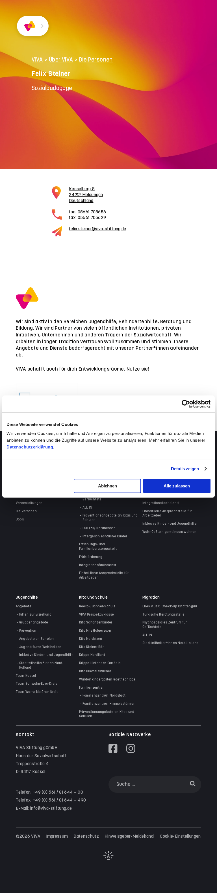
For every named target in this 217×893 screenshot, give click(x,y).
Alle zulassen (177, 485)
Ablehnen (107, 485)
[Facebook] (113, 748)
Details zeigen (185, 468)
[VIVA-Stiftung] (29, 26)
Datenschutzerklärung (29, 447)
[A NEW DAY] (108, 859)
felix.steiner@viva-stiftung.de (97, 229)
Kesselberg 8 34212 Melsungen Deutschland (86, 195)
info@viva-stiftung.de (51, 808)
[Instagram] (130, 748)
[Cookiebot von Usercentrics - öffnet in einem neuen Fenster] (186, 404)
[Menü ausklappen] (42, 26)
